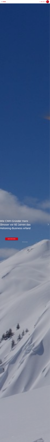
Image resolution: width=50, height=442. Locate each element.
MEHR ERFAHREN (11, 239)
